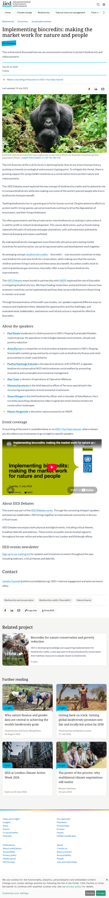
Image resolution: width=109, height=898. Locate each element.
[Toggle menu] (104, 4)
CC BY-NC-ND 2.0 (51, 157)
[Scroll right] (104, 12)
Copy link (32, 610)
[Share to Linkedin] (96, 89)
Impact (60, 832)
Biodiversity (44, 12)
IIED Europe (9, 862)
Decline (90, 893)
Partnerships (63, 825)
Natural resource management (70, 12)
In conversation (10, 832)
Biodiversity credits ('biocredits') (55, 600)
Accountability (64, 855)
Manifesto (62, 822)
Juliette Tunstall (11, 581)
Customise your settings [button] (15, 893)
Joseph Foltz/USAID (31, 157)
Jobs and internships (67, 862)
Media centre (9, 858)
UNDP (62, 280)
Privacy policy (9, 855)
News (5, 825)
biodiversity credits (37, 254)
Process (60, 829)
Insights (7, 822)
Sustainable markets (41, 21)
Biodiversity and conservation (19, 600)
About (60, 845)
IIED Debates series (42, 510)
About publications (12, 848)
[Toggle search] (98, 4)
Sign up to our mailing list (16, 554)
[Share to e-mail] (103, 89)
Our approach (63, 818)
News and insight (11, 818)
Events (6, 829)
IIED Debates (15, 280)
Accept (101, 893)
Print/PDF (49, 610)
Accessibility (9, 851)
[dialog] (54, 887)
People (60, 858)
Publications (9, 845)
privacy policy (74, 886)
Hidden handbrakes (66, 835)
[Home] (16, 4)
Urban (8, 12)
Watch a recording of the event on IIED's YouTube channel (35, 79)
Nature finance (84, 600)
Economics (23, 21)
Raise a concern (64, 851)
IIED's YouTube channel (68, 429)
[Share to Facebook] (89, 89)
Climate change (24, 12)
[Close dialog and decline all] (107, 878)
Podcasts (7, 835)
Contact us (62, 848)
